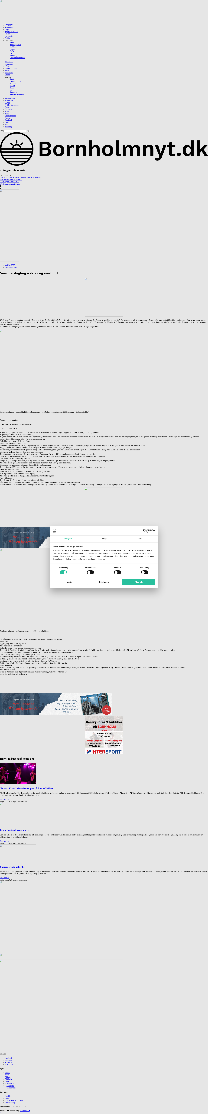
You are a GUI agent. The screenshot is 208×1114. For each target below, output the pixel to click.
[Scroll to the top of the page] (1, 1113)
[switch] (90, 572)
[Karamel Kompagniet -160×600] (9, 261)
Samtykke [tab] (68, 539)
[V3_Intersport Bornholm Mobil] (104, 753)
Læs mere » (4, 799)
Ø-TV (12, 51)
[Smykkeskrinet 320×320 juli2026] (104, 316)
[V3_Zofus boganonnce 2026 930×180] (56, 714)
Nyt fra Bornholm (11, 32)
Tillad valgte (104, 582)
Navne (12, 49)
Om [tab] (140, 539)
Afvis (69, 582)
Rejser (7, 34)
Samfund (13, 47)
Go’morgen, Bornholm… (9, 182)
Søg (1, 131)
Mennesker (9, 27)
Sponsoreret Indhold (17, 58)
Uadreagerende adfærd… (12, 867)
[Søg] (28, 131)
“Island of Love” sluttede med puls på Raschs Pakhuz (20, 177)
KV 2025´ (9, 25)
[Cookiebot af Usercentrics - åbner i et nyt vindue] (145, 531)
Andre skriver (10, 98)
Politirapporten (15, 45)
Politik (7, 38)
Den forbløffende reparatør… (11, 180)
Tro (11, 53)
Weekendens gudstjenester (10, 184)
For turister (9, 36)
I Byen (7, 29)
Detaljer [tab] (104, 539)
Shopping (13, 55)
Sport (12, 42)
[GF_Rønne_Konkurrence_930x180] (56, 21)
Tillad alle (139, 582)
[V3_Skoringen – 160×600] (9, 953)
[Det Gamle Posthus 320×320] (104, 525)
